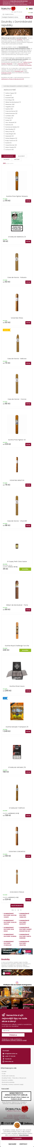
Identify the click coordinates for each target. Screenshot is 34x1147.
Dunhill (8, 142)
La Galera (9, 115)
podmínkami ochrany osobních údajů (14, 1040)
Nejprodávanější (8, 156)
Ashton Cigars (27, 62)
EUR (32, 12)
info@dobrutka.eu (11, 1053)
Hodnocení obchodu (8, 1076)
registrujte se (6, 3)
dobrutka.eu (9, 1061)
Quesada (9, 136)
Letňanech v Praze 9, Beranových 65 (12, 79)
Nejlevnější (21, 156)
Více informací (24, 1135)
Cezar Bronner (11, 145)
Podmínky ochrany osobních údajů (12, 1084)
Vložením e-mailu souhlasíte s (14, 1039)
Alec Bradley (10, 129)
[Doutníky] (17, 972)
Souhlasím (17, 1138)
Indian (8, 120)
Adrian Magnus (11, 138)
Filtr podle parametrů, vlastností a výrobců (16, 86)
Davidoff (9, 97)
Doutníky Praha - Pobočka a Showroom (14, 1078)
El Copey (9, 118)
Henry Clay (9, 131)
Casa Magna (10, 133)
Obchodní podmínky (8, 1082)
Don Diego (9, 99)
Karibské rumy (19, 71)
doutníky (19, 39)
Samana (9, 124)
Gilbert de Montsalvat (13, 102)
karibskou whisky (6, 73)
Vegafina (9, 106)
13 (18, 910)
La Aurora (9, 149)
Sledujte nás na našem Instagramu (17, 984)
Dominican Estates (12, 127)
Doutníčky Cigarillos (13, 1116)
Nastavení (12, 1144)
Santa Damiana (11, 113)
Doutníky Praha (24, 1118)
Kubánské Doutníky (19, 1115)
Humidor (23, 1116)
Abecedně (16, 159)
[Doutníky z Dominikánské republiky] (17, 31)
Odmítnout (23, 1144)
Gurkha (3, 63)
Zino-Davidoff (10, 122)
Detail (28, 201)
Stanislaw (9, 63)
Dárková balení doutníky (11, 1118)
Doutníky (10, 1115)
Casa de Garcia (23, 63)
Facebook (8, 1059)
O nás (4, 1073)
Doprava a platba (7, 1080)
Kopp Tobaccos (11, 140)
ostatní (8, 95)
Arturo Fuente (10, 147)
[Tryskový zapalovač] (17, 951)
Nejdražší (6, 159)
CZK (29, 12)
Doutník (17, 1119)
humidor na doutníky (25, 65)
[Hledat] (23, 17)
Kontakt (4, 1071)
